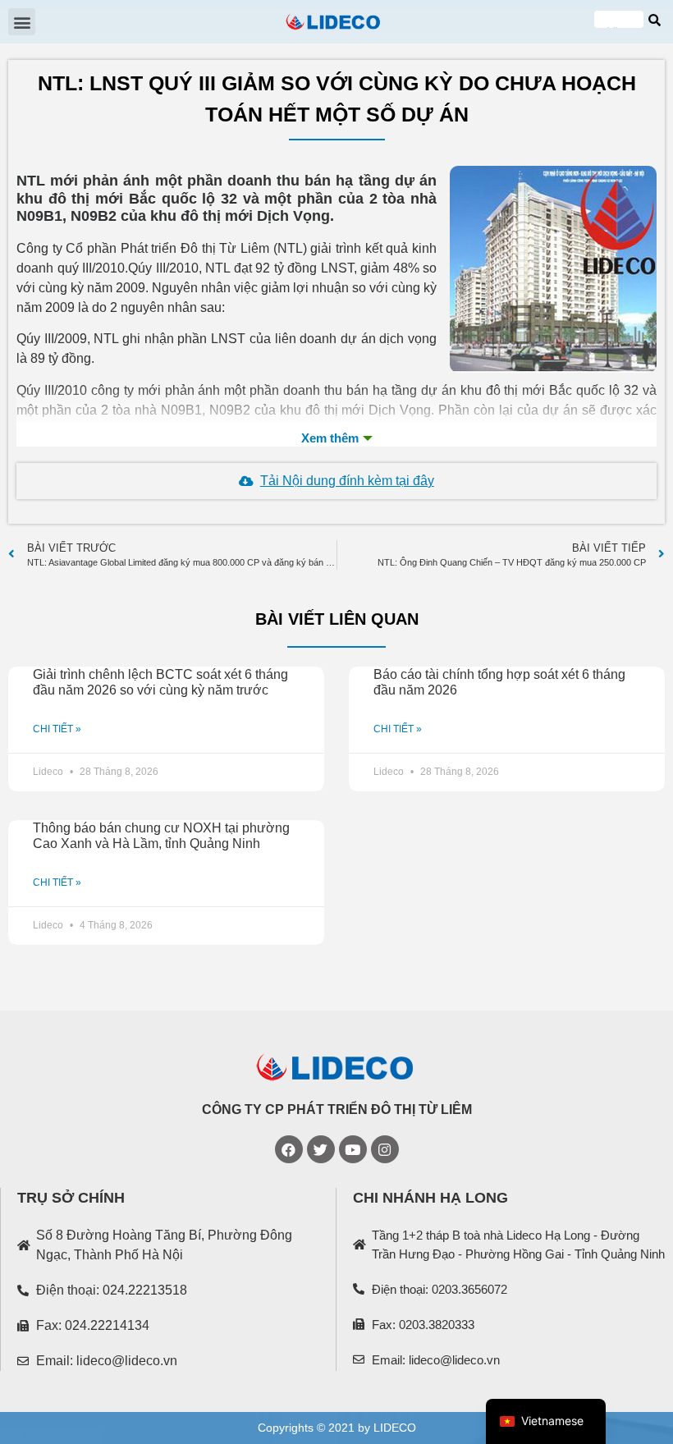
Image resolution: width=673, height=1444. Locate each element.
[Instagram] (385, 1149)
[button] (21, 21)
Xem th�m (336, 438)
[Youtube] (353, 1149)
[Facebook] (289, 1149)
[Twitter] (321, 1149)
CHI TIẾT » (57, 729)
